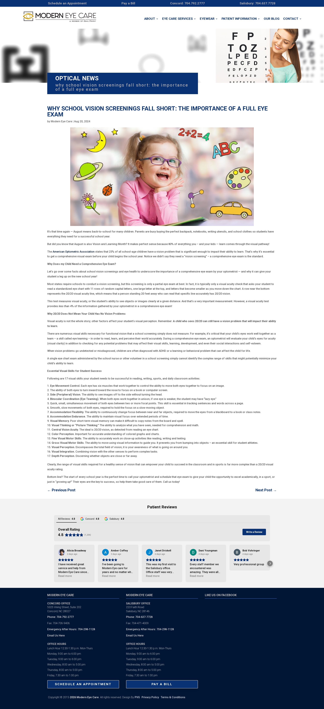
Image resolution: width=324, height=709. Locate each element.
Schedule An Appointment (83, 684)
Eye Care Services (177, 19)
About (149, 19)
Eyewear (207, 19)
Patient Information (239, 19)
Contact (290, 19)
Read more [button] (65, 576)
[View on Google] (61, 552)
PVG (137, 697)
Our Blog (271, 19)
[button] (54, 563)
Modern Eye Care (61, 121)
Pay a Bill (162, 684)
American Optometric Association (73, 251)
